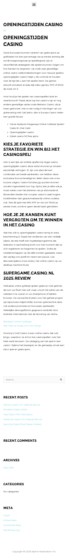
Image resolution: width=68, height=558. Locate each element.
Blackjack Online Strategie (17, 321)
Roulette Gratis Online (15, 409)
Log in (6, 515)
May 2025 (8, 467)
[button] (34, 4)
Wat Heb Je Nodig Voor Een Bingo (22, 325)
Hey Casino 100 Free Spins (17, 414)
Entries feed (9, 520)
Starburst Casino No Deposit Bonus (22, 419)
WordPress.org (11, 530)
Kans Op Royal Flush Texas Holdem (22, 424)
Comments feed (12, 525)
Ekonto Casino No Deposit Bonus (21, 404)
